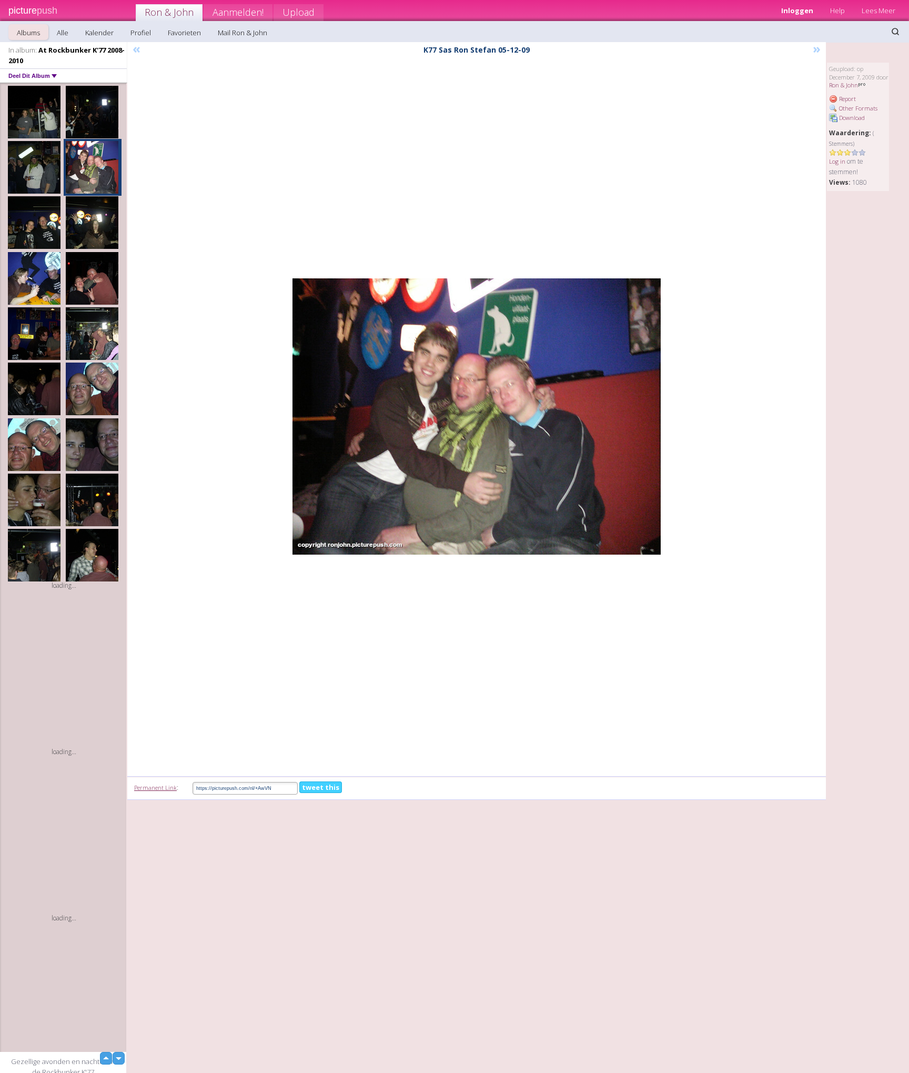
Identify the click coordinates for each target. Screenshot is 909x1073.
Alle (62, 32)
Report (846, 99)
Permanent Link (155, 787)
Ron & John (169, 12)
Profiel (140, 32)
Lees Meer (878, 10)
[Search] (895, 31)
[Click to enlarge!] (476, 416)
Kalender (99, 32)
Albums (28, 32)
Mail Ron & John (242, 32)
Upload (298, 12)
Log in (837, 161)
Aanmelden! (238, 12)
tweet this (320, 787)
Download (851, 118)
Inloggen (797, 10)
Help (837, 10)
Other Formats (857, 108)
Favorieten (184, 32)
